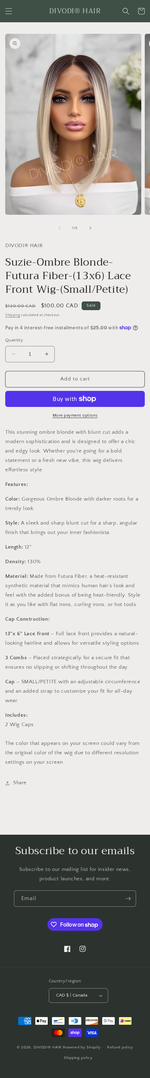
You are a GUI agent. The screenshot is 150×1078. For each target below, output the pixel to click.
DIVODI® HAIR (47, 1047)
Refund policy (120, 1047)
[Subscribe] (128, 898)
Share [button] (20, 783)
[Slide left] (59, 228)
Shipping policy (78, 1058)
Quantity (14, 340)
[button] (8, 11)
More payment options (75, 415)
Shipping (12, 315)
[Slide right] (90, 228)
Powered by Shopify (82, 1047)
